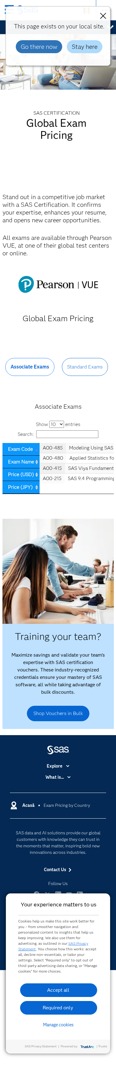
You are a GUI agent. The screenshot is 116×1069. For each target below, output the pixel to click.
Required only (58, 1008)
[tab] (29, 372)
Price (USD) (21, 474)
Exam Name (21, 462)
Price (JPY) (20, 487)
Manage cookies (58, 1025)
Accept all (58, 990)
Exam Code (20, 449)
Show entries (58, 424)
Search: (26, 434)
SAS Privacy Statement (41, 1046)
